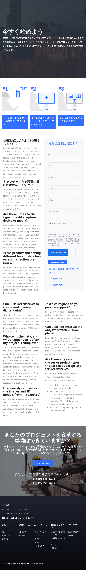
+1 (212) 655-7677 (55, 285)
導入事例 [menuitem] (21, 535)
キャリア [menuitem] (38, 542)
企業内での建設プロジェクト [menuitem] (58, 533)
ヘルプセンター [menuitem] (40, 546)
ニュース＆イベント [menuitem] (42, 532)
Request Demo (43, 463)
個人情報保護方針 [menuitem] (74, 532)
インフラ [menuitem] (54, 544)
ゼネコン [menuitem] (54, 548)
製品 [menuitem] (3, 532)
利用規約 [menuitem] (71, 535)
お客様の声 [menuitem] (22, 532)
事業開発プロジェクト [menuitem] (58, 539)
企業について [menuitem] (7, 535)
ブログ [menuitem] (37, 539)
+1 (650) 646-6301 (55, 278)
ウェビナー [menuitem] (39, 535)
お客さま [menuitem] (5, 539)
